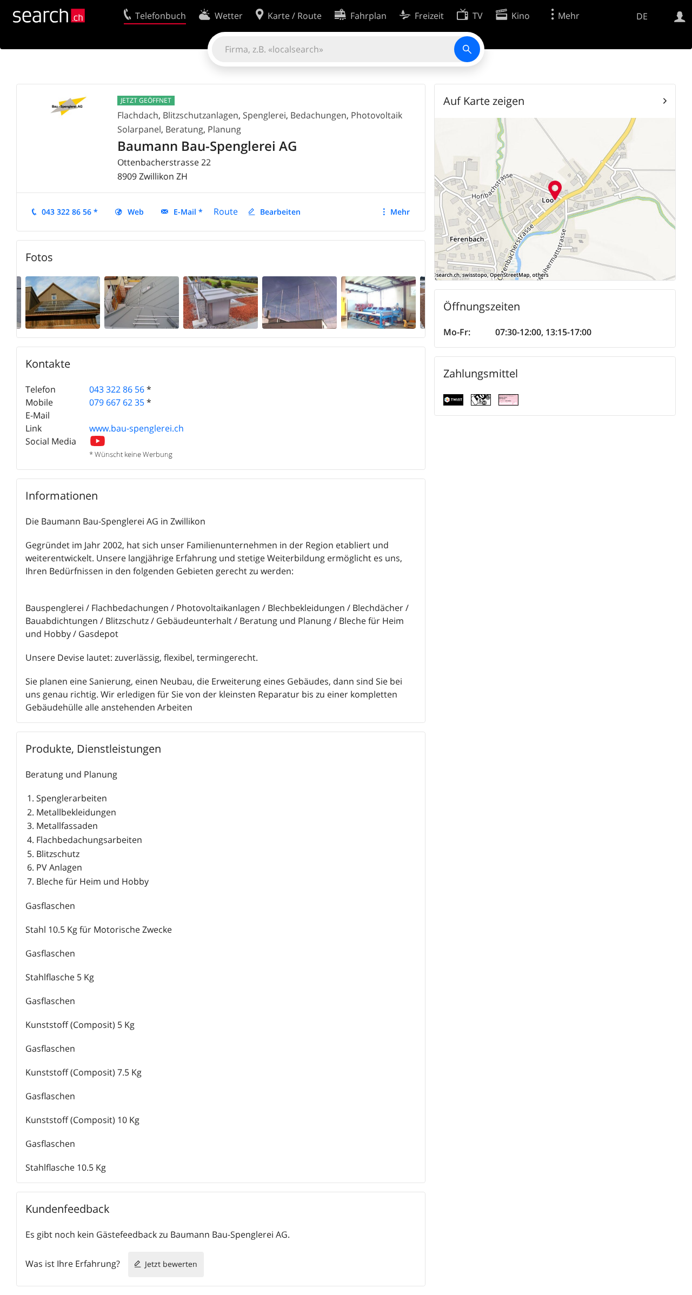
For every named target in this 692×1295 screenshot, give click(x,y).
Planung (224, 129)
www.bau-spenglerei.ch (136, 428)
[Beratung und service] (378, 302)
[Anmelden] (680, 15)
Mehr (400, 212)
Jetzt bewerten (171, 1264)
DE (642, 16)
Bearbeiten (280, 212)
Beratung (184, 129)
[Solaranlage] (62, 302)
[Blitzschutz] (299, 302)
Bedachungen (318, 115)
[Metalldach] (141, 302)
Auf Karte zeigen (483, 101)
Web (136, 212)
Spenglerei (264, 115)
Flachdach (137, 115)
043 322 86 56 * (70, 212)
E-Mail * (188, 212)
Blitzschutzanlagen (200, 115)
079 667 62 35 (116, 402)
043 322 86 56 (116, 389)
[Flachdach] (220, 302)
